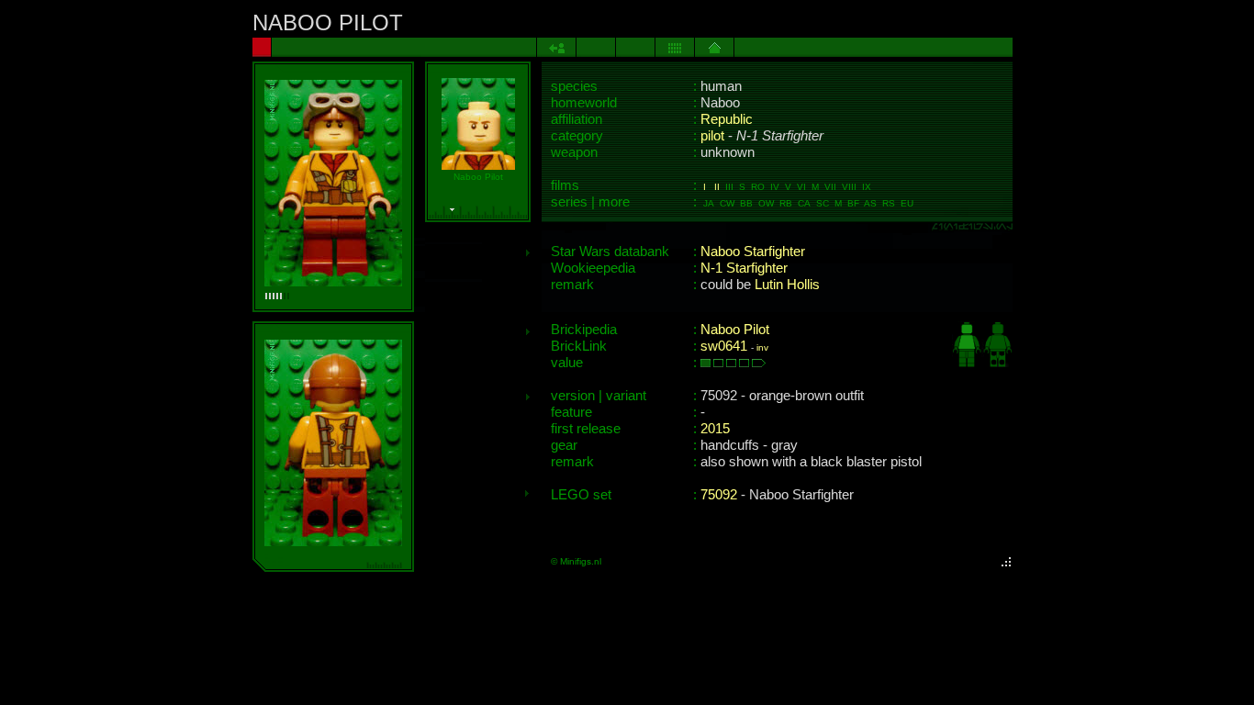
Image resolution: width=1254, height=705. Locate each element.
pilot (712, 136)
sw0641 (723, 346)
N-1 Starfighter (744, 268)
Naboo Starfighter (752, 251)
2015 (715, 428)
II (717, 187)
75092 (718, 494)
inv (762, 347)
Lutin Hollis (787, 284)
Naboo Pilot (734, 329)
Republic (726, 119)
